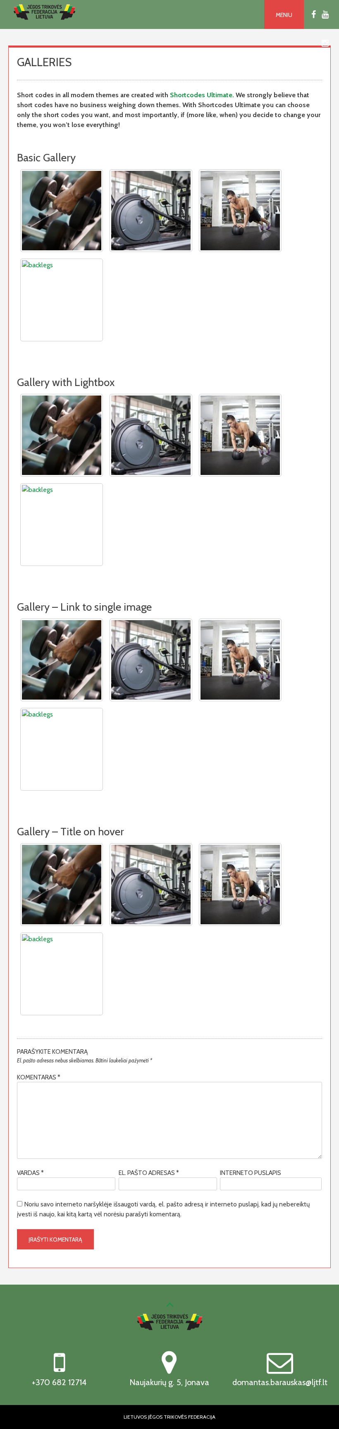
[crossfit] (240, 435)
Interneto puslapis (250, 1173)
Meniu (284, 15)
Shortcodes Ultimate (201, 95)
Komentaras (38, 1077)
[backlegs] (61, 524)
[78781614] (61, 435)
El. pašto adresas (149, 1173)
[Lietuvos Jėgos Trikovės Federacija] (44, 24)
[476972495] (151, 435)
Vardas (30, 1173)
